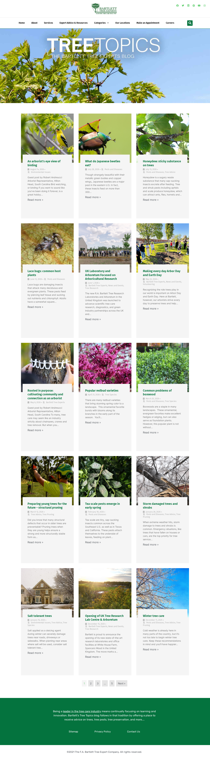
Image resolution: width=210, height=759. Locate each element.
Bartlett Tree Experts (98, 285)
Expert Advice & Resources (74, 22)
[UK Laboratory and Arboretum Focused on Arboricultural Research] (105, 248)
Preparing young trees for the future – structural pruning (47, 505)
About (34, 22)
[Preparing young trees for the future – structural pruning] (47, 480)
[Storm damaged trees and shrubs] (162, 480)
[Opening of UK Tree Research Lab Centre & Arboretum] (105, 592)
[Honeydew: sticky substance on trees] (162, 138)
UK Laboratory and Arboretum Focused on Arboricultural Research (101, 275)
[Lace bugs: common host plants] (47, 248)
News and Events (116, 285)
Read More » (35, 199)
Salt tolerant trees (40, 616)
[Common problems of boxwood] (162, 367)
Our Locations (122, 22)
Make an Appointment (147, 22)
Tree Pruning (48, 514)
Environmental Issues (41, 172)
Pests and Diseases (113, 169)
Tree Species (111, 395)
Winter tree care (153, 616)
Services (48, 22)
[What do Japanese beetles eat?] (105, 138)
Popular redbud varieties (101, 390)
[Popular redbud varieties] (105, 367)
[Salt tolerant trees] (47, 592)
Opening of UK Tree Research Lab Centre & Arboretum (104, 617)
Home (22, 22)
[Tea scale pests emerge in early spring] (105, 480)
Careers (170, 22)
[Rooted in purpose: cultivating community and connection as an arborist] (47, 367)
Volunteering (149, 284)
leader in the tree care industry (82, 711)
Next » (121, 683)
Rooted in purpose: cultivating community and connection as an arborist (45, 394)
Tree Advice (170, 172)
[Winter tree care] (162, 592)
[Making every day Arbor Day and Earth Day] (162, 248)
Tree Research (91, 288)
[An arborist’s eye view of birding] (47, 138)
